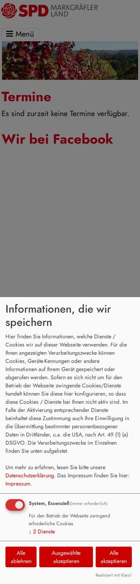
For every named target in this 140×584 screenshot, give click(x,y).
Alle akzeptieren (114, 557)
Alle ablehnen (21, 557)
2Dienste (42, 531)
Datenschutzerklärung (29, 475)
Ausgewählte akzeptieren (66, 557)
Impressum (17, 483)
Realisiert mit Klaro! (113, 575)
